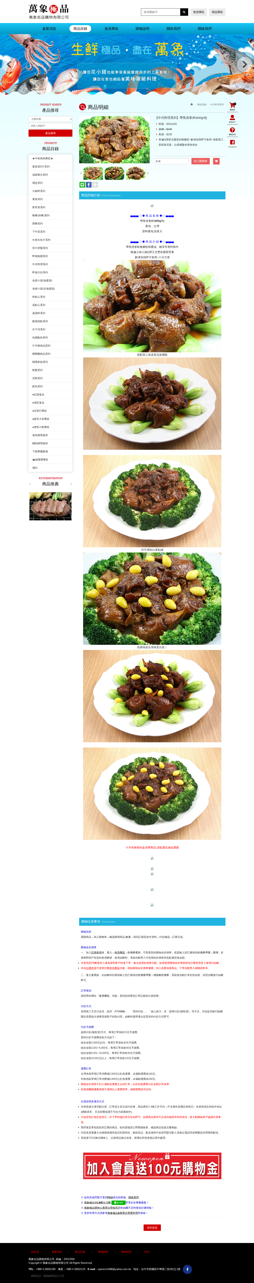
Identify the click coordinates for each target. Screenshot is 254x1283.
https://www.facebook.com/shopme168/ (187, 1269)
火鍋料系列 (38, 190)
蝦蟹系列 (37, 370)
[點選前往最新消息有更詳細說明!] (152, 904)
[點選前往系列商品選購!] (152, 857)
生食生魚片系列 (41, 239)
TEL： (32, 1269)
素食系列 (37, 199)
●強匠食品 (38, 402)
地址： (137, 1269)
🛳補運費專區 (40, 459)
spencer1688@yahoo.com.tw (114, 1269)
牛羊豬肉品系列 (41, 345)
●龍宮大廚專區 (40, 418)
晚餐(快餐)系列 (41, 215)
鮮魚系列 (37, 386)
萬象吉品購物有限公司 (48, 11)
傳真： (62, 1269)
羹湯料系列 (38, 313)
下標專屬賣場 (40, 451)
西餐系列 (37, 223)
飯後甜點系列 (40, 321)
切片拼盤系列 (40, 247)
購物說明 (232, 134)
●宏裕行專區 (39, 410)
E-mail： (93, 1269)
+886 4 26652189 (45, 1269)
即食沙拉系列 (40, 272)
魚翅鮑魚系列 (40, 337)
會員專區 (198, 12)
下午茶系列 (38, 231)
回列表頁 (152, 1227)
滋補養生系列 (40, 174)
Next (244, 64)
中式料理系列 (40, 264)
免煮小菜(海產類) (42, 280)
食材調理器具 (40, 435)
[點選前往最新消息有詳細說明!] (152, 205)
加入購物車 (201, 161)
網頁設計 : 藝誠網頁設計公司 (47, 1275)
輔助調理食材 (40, 443)
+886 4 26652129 (75, 1269)
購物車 (233, 107)
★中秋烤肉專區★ (42, 158)
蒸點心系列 (38, 304)
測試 (34, 467)
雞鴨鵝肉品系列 (41, 353)
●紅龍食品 (38, 394)
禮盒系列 (37, 182)
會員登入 (232, 122)
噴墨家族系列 (40, 361)
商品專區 (217, 12)
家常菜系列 (38, 207)
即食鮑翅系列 (40, 256)
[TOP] (228, 1250)
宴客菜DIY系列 (41, 166)
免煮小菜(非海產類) (43, 288)
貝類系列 (37, 378)
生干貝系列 (38, 329)
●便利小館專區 (40, 427)
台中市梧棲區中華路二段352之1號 (160, 1269)
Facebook (232, 147)
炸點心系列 (38, 296)
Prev (9, 64)
